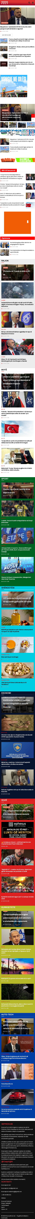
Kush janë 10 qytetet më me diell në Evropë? (16, 978)
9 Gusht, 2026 (5, 659)
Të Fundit (5, 22)
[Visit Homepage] (4, 2)
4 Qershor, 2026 (6, 793)
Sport (3, 518)
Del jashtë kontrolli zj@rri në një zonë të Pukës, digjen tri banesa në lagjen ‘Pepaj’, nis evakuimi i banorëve (17, 304)
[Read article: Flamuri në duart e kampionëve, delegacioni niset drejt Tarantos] (17, 565)
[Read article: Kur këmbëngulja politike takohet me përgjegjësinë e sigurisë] (4, 245)
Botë (3, 409)
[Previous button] (33, 119)
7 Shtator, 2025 (7, 924)
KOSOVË (5, 112)
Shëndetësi (5, 654)
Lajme (5, 267)
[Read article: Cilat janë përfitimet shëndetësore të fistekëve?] (17, 670)
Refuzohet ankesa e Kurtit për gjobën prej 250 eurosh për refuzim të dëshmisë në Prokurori (17, 1025)
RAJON (3, 329)
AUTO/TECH (5, 1054)
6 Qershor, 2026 (6, 766)
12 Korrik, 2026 (7, 817)
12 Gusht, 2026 (13, 68)
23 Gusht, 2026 (4, 180)
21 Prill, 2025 (5, 980)
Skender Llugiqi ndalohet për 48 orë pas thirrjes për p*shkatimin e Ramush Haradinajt (21, 64)
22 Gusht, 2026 (4, 190)
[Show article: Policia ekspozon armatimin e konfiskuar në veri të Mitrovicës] (4, 125)
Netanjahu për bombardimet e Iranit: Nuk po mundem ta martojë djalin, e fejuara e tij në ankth (16, 951)
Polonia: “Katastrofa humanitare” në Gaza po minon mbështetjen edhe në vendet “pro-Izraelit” (12, 186)
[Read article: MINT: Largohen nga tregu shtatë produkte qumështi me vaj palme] (3, 56)
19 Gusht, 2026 (13, 43)
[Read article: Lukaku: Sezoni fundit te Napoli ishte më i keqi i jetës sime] (17, 508)
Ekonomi (4, 732)
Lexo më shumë (7, 35)
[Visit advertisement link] (17, 132)
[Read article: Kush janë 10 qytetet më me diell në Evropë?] (17, 966)
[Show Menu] (33, 2)
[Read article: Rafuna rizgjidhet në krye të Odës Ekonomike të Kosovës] (17, 777)
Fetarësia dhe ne (7, 1084)
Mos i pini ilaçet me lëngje (9, 657)
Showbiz (4, 867)
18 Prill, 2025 (5, 1008)
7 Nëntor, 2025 (5, 901)
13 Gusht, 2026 (13, 58)
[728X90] (17, 160)
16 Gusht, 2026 (13, 50)
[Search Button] (29, 2)
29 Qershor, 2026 (8, 710)
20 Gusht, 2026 (5, 336)
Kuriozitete (5, 976)
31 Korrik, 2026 (14, 254)
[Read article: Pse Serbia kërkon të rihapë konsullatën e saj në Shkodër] (4, 252)
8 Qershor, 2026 (6, 739)
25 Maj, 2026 (5, 846)
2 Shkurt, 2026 (5, 873)
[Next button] (33, 116)
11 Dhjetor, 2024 (6, 1086)
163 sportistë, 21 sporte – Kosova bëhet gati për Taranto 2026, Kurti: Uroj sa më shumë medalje (16, 549)
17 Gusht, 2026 (5, 363)
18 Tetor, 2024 (5, 1113)
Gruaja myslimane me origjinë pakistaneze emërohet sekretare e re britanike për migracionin (17, 917)
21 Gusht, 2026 (4, 31)
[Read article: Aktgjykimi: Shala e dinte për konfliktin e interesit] (3, 48)
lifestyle (7, 807)
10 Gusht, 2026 (5, 633)
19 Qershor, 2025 (6, 955)
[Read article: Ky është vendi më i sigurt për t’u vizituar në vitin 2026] (17, 885)
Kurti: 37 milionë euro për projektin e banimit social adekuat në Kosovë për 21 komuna (12, 195)
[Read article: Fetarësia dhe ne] (17, 1072)
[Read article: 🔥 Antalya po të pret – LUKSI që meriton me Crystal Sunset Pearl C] (17, 830)
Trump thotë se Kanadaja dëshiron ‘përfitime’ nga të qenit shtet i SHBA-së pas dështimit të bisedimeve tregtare (11, 176)
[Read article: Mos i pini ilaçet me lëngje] (17, 645)
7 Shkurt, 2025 (5, 1060)
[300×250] (13, 86)
